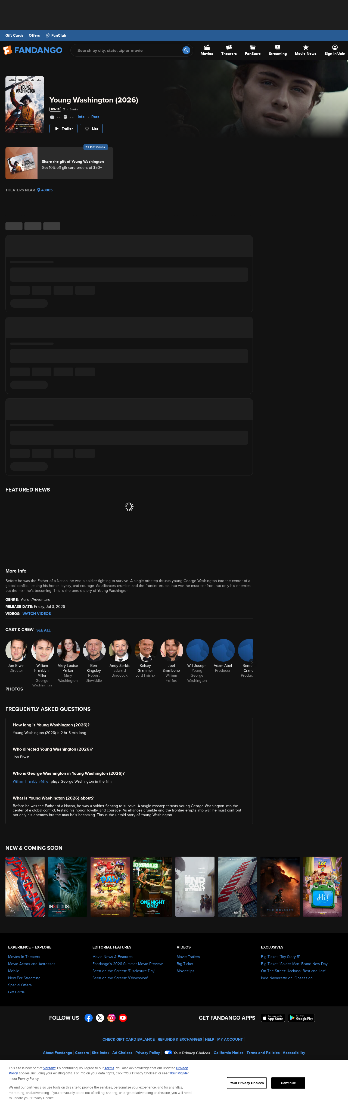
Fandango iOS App (273, 1018)
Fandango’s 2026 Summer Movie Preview (127, 963)
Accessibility (294, 1052)
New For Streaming (24, 978)
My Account (230, 1039)
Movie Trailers (188, 956)
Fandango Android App (301, 1018)
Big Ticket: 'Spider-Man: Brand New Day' (294, 963)
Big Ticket (185, 963)
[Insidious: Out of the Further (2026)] (68, 887)
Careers (82, 1052)
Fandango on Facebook (89, 1018)
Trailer (67, 128)
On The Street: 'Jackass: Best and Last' (293, 971)
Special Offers (20, 985)
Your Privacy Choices (191, 1052)
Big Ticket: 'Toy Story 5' (280, 956)
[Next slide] (252, 662)
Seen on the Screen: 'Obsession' (120, 978)
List (95, 128)
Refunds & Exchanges (180, 1039)
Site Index (100, 1052)
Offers (34, 35)
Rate (95, 116)
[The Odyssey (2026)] (280, 887)
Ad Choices (122, 1052)
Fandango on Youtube (123, 1018)
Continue (288, 1083)
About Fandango (57, 1052)
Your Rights (179, 1073)
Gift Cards (14, 35)
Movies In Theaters (24, 956)
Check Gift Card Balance (128, 1039)
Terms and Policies (263, 1052)
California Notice (229, 1052)
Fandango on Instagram (111, 1018)
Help (209, 1039)
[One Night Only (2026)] (153, 887)
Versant (49, 1068)
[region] (174, 1083)
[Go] (186, 50)
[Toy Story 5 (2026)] (323, 887)
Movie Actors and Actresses (31, 963)
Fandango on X (100, 1018)
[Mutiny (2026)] (237, 887)
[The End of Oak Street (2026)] (195, 887)
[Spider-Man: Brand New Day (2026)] (25, 887)
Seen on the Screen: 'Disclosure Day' (123, 971)
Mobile (13, 971)
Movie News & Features (112, 956)
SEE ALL (43, 630)
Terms (109, 1068)
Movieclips (185, 971)
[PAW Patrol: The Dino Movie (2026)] (110, 887)
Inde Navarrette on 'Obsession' (287, 978)
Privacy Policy (147, 1052)
